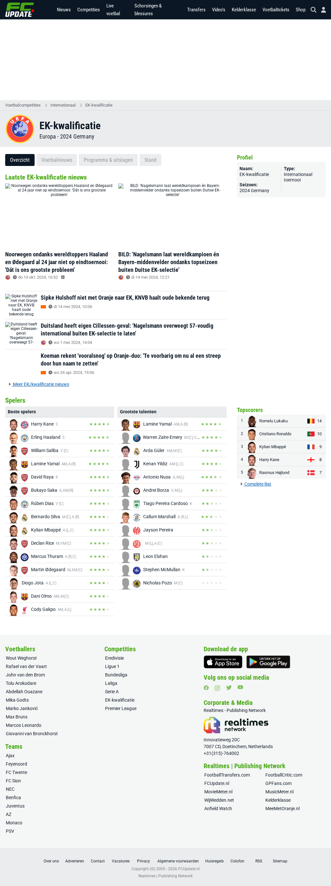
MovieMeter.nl (218, 791)
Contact (98, 861)
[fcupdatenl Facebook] (206, 688)
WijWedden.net (219, 800)
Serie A (112, 691)
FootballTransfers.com (227, 775)
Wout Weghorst (21, 658)
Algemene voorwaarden (178, 861)
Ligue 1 (112, 666)
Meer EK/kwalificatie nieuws (40, 384)
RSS (258, 861)
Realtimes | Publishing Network (165, 876)
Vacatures (121, 861)
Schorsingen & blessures (148, 9)
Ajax (10, 755)
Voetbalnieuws (56, 160)
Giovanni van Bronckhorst (32, 733)
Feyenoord (16, 764)
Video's (218, 10)
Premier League (120, 708)
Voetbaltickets (275, 10)
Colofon (237, 861)
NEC (10, 789)
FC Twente (16, 772)
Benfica (13, 797)
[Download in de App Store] (223, 661)
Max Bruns (16, 716)
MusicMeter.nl (279, 791)
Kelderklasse (244, 10)
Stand (150, 160)
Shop (300, 10)
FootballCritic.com (283, 775)
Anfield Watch (218, 808)
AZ (8, 814)
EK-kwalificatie (98, 105)
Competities (88, 10)
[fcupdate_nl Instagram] (217, 688)
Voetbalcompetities (23, 105)
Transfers (196, 10)
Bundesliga (116, 674)
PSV (10, 831)
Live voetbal (113, 9)
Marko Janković (22, 708)
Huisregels (214, 861)
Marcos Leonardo (23, 725)
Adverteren (74, 861)
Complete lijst (257, 484)
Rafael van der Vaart (26, 666)
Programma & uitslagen (108, 160)
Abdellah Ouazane (24, 691)
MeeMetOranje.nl (282, 808)
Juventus (15, 806)
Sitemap (280, 861)
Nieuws (64, 10)
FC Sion (13, 780)
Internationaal (63, 105)
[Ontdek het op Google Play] (268, 661)
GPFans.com (278, 783)
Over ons (51, 861)
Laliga (111, 683)
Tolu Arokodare (21, 683)
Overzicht (20, 160)
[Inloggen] (321, 10)
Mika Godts (17, 700)
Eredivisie (114, 658)
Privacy (143, 861)
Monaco (14, 822)
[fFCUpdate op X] (228, 688)
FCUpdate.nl (216, 783)
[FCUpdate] (19, 10)
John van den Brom (25, 674)
